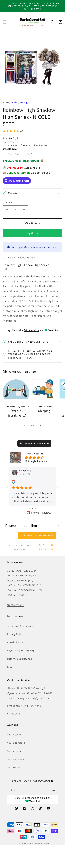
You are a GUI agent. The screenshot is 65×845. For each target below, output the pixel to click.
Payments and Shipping (21, 650)
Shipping (18, 154)
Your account (15, 734)
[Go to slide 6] (32, 508)
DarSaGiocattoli (28, 843)
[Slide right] (40, 425)
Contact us (13, 713)
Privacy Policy (15, 634)
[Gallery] (32, 67)
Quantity (7, 202)
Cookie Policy (15, 642)
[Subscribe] (54, 790)
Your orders (14, 751)
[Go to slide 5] (29, 508)
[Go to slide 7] (35, 508)
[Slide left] (25, 425)
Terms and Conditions (20, 626)
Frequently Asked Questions (24, 705)
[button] (4, 22)
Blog (9, 667)
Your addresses (16, 742)
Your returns (14, 767)
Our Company (15, 605)
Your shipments (16, 759)
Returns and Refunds (19, 658)
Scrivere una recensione (34, 443)
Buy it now (32, 233)
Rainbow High (20, 102)
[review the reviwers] (13, 482)
